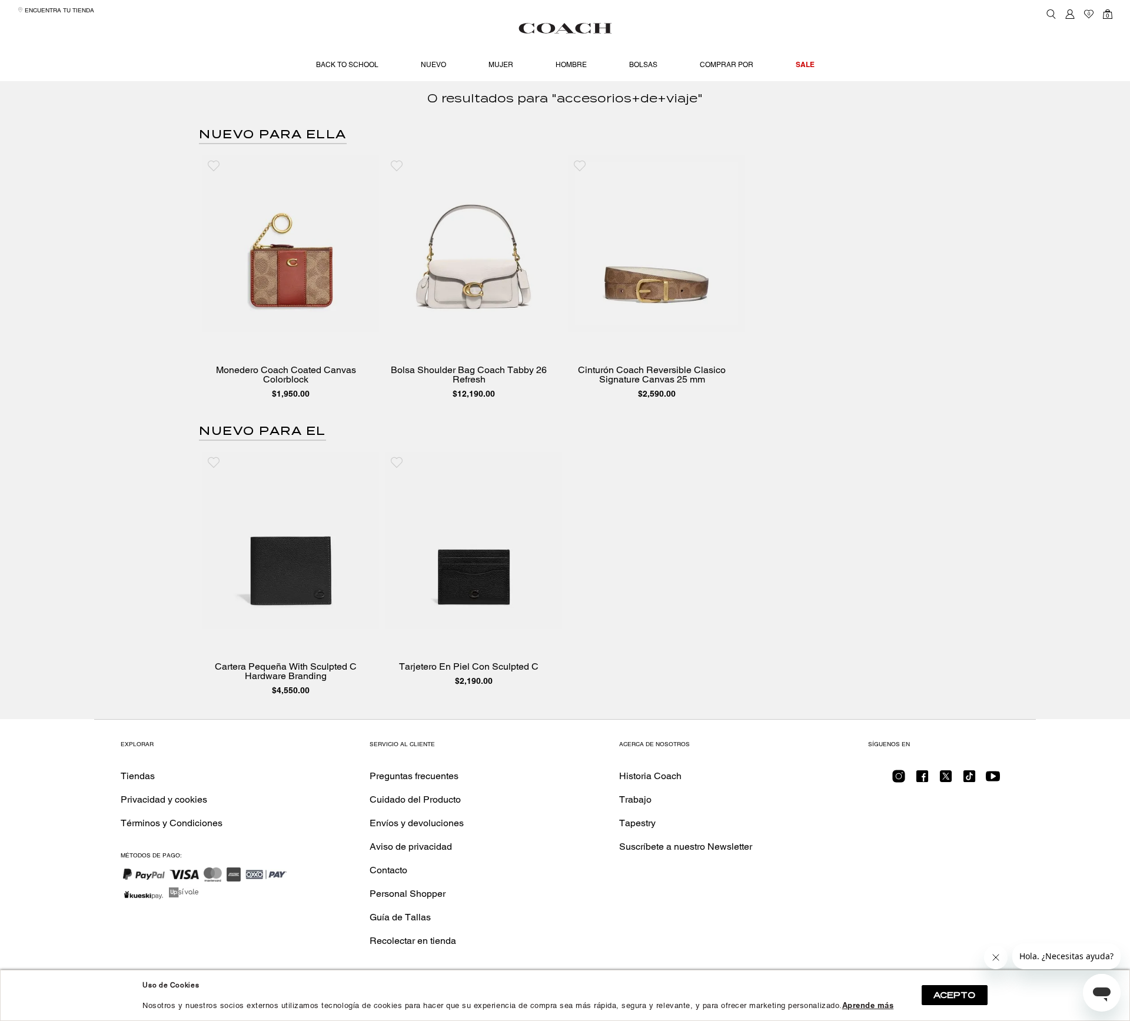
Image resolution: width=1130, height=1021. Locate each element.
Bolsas (643, 65)
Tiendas (138, 775)
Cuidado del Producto (415, 799)
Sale (805, 64)
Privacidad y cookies (164, 799)
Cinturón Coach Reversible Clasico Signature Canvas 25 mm (652, 374)
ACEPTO (954, 995)
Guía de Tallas (400, 917)
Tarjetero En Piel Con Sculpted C (469, 666)
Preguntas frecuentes (414, 775)
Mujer (500, 65)
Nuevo (433, 65)
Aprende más (868, 1005)
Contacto (388, 870)
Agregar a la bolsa (298, 320)
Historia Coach (650, 775)
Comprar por (726, 65)
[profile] (1070, 14)
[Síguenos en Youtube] (993, 780)
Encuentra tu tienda (58, 10)
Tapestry (637, 823)
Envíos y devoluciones (417, 823)
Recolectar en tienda (413, 940)
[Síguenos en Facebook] (922, 780)
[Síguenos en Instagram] (899, 780)
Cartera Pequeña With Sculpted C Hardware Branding (286, 671)
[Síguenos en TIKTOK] (969, 780)
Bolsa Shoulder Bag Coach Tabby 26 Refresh (469, 374)
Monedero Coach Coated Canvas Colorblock (286, 374)
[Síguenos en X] (946, 780)
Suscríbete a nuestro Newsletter (685, 846)
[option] (290, 279)
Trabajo (635, 799)
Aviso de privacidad (411, 846)
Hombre (571, 65)
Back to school (347, 65)
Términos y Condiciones (171, 823)
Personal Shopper (408, 893)
